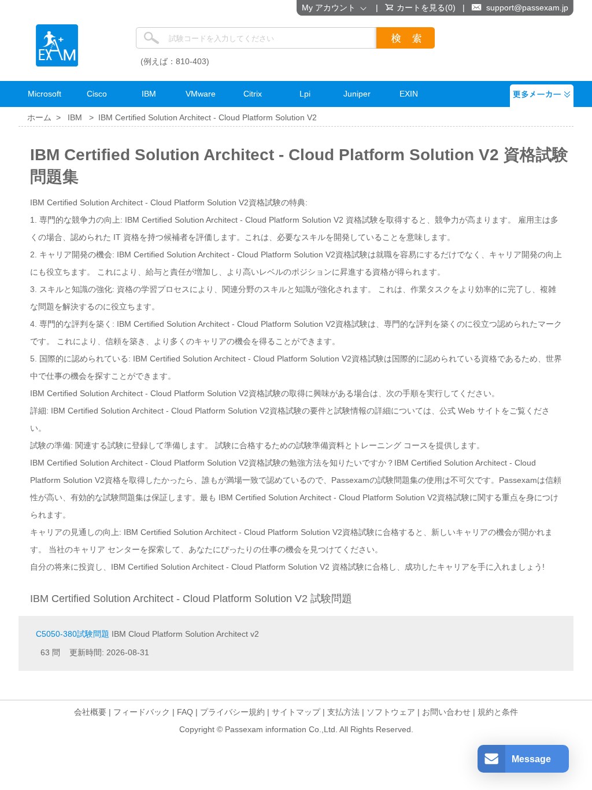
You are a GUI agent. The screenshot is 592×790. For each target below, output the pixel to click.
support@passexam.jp (527, 7)
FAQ (185, 712)
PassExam (57, 45)
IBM (75, 117)
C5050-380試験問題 (72, 633)
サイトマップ (296, 712)
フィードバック (141, 712)
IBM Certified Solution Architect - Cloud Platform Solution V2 (207, 117)
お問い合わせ (446, 712)
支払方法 (343, 712)
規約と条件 (498, 712)
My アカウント (331, 7)
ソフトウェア (391, 712)
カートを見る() (426, 7)
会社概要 (90, 712)
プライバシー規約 (232, 712)
